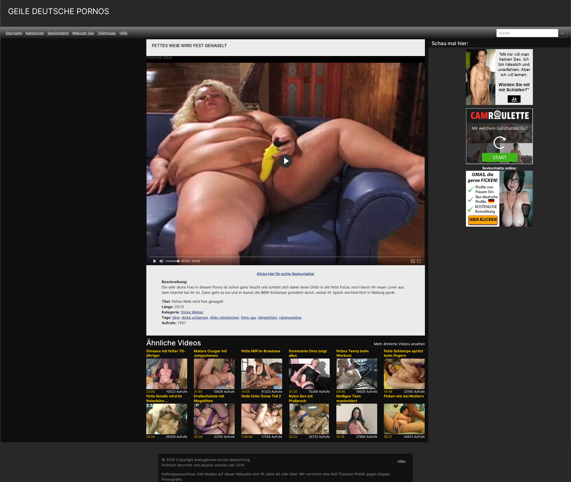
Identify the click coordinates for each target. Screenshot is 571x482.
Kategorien (35, 33)
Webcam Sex (83, 33)
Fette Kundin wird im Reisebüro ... (164, 398)
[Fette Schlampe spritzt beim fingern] (404, 374)
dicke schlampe (195, 317)
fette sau (248, 317)
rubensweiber (290, 317)
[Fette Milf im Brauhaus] (261, 374)
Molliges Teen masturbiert (348, 398)
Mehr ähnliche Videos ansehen (399, 344)
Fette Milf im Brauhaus (260, 351)
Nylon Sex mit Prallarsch (301, 398)
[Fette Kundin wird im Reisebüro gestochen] (166, 419)
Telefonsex (107, 33)
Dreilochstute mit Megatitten (209, 398)
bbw (176, 317)
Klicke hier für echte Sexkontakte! (285, 273)
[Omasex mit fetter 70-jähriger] (166, 374)
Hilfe (123, 33)
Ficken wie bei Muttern (404, 396)
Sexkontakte (58, 33)
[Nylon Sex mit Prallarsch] (309, 419)
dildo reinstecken (224, 317)
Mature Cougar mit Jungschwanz (210, 353)
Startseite (14, 33)
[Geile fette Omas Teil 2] (261, 419)
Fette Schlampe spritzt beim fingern (403, 353)
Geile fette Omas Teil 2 (261, 396)
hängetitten (267, 317)
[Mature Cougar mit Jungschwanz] (214, 374)
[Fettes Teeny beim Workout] (356, 374)
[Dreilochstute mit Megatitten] (214, 419)
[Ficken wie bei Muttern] (404, 419)
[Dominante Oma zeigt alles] (309, 374)
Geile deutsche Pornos (58, 11)
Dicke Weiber (192, 312)
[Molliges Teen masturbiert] (356, 419)
